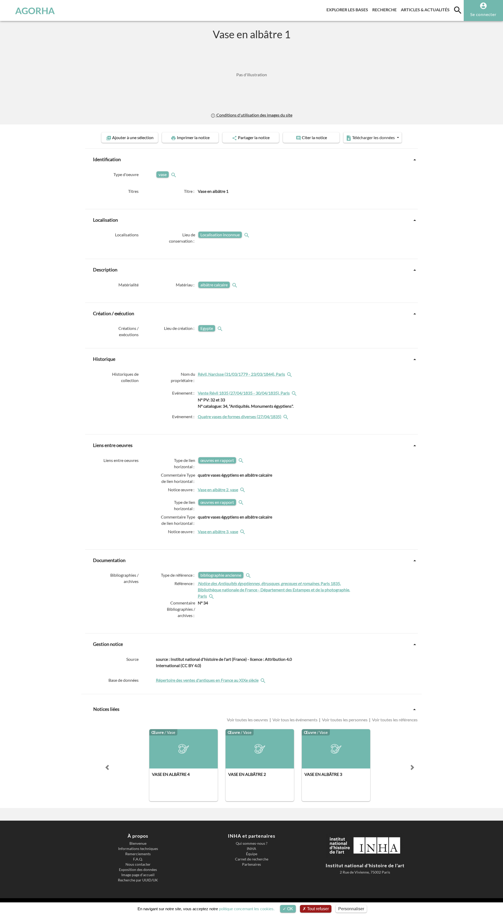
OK (289, 909)
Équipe (251, 854)
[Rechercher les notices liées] (290, 374)
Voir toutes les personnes (344, 719)
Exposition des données (138, 869)
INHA (251, 848)
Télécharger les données (373, 137)
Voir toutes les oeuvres (248, 719)
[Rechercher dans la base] (263, 680)
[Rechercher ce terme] (174, 174)
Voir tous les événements (295, 719)
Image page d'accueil (138, 875)
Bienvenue (137, 843)
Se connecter (483, 14)
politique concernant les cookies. (247, 909)
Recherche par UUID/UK (138, 880)
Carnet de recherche (251, 859)
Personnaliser (351, 909)
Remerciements (138, 854)
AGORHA (35, 10)
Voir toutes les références (394, 719)
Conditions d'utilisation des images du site (254, 114)
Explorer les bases (348, 9)
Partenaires (251, 864)
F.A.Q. (138, 859)
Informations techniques (138, 848)
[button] (107, 767)
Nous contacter (138, 864)
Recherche (385, 9)
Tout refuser (317, 909)
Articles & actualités (426, 9)
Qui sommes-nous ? (251, 843)
